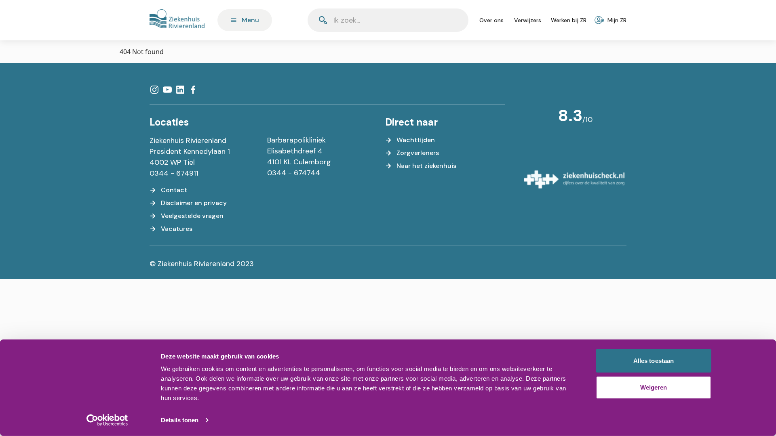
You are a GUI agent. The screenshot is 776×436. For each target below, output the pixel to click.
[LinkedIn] (180, 89)
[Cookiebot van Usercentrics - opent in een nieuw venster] (107, 420)
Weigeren (653, 387)
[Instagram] (154, 89)
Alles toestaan (653, 360)
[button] (442, 20)
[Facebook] (193, 89)
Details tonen (179, 420)
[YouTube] (167, 89)
